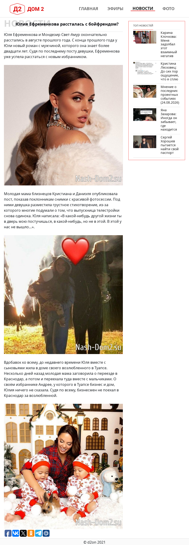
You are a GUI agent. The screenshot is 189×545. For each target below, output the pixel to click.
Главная (88, 8)
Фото (168, 8)
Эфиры (115, 8)
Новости (143, 8)
